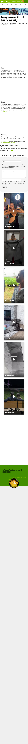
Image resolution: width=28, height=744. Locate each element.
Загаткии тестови (25, 6)
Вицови (16, 6)
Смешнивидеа (2, 6)
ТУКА (11, 150)
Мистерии (11, 6)
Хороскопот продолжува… (18, 79)
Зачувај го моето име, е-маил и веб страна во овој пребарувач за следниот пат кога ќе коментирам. (13, 166)
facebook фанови (12, 471)
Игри (7, 6)
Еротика (20, 6)
